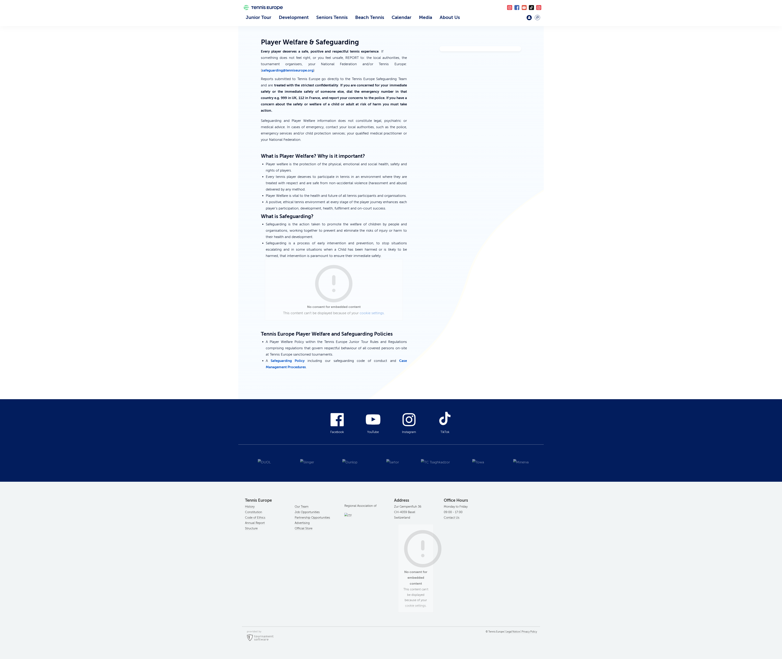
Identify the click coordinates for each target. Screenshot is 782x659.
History (250, 506)
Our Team (302, 506)
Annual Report (255, 523)
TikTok (531, 7)
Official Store (303, 528)
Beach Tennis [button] (369, 17)
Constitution (253, 512)
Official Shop (519, 19)
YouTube (524, 7)
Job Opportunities (307, 512)
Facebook (517, 7)
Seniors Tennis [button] (332, 17)
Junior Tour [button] (258, 17)
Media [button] (425, 17)
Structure (251, 528)
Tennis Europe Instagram (538, 7)
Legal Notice (513, 631)
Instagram (409, 432)
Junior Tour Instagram (509, 7)
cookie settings (372, 313)
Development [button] (294, 17)
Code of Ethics (255, 517)
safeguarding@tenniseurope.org (287, 70)
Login (529, 17)
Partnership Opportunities (312, 517)
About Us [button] (450, 17)
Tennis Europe (261, 13)
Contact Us (451, 517)
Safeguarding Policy (288, 361)
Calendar (401, 17)
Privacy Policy (529, 631)
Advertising (302, 523)
